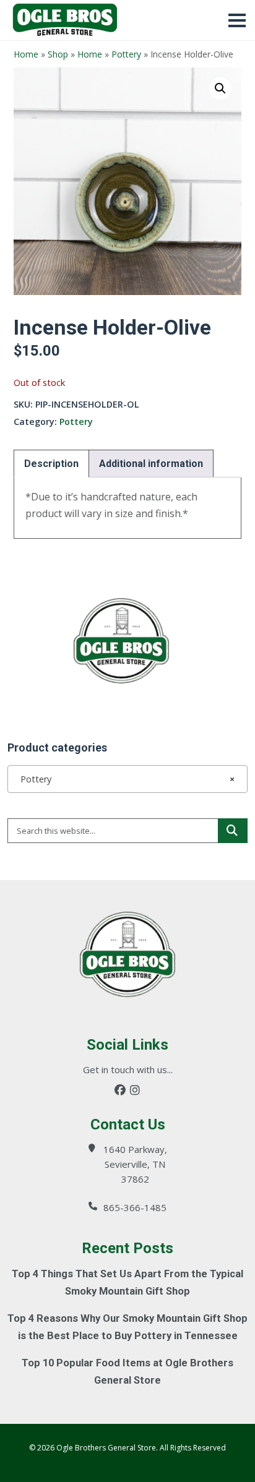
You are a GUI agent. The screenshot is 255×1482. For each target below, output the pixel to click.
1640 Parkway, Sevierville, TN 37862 (135, 1164)
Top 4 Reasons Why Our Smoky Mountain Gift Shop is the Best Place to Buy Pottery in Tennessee (127, 1327)
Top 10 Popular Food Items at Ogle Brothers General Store (127, 1371)
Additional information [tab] (151, 463)
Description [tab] (51, 463)
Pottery (126, 54)
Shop (58, 54)
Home (26, 54)
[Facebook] (120, 1090)
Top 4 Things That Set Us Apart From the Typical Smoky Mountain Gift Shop (127, 1282)
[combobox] (127, 778)
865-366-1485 (134, 1207)
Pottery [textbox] (124, 779)
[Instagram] (134, 1090)
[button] (220, 88)
